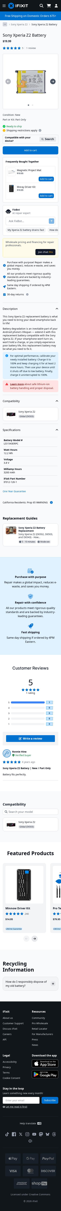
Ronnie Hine (19, 751)
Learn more (17, 384)
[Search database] (41, 5)
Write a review (32, 738)
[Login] (56, 5)
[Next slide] (35, 939)
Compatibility (11, 401)
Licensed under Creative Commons (30, 1194)
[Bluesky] (47, 1134)
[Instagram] (27, 1134)
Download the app (44, 1055)
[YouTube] (34, 1134)
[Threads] (54, 1134)
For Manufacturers (42, 1034)
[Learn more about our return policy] (27, 294)
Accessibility (10, 1061)
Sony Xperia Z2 (19, 24)
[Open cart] (48, 5)
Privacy (7, 1067)
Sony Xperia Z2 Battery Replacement (31, 529)
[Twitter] (21, 1134)
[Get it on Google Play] (45, 1074)
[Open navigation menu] (4, 5)
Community (38, 1017)
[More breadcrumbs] (5, 24)
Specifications (12, 430)
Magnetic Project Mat (29, 170)
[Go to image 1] (28, 105)
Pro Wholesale (40, 1023)
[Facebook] (14, 1134)
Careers (7, 1034)
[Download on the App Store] (45, 1063)
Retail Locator (39, 1028)
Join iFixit (45, 252)
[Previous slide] (26, 939)
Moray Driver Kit (26, 186)
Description (10, 309)
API (4, 1039)
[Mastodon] (41, 1134)
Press (35, 1039)
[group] (8, 81)
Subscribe (50, 1100)
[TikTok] (7, 1134)
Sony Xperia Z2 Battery (44, 24)
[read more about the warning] (51, 502)
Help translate (28, 1123)
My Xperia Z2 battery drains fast (26, 230)
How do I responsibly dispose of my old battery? (26, 984)
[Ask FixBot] (51, 221)
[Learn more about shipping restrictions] (40, 130)
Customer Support (13, 1023)
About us (8, 1017)
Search (49, 139)
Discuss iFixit (10, 1028)
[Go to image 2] (32, 105)
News (35, 1044)
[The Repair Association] (30, 1141)
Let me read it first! (16, 1106)
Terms (6, 1072)
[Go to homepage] (19, 6)
